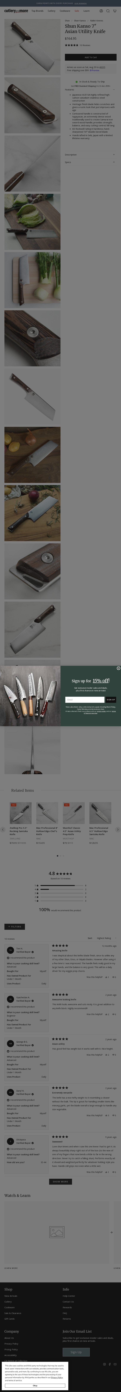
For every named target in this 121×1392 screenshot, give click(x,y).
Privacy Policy (57, 1377)
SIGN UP (111, 700)
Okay (35, 1385)
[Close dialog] (118, 668)
